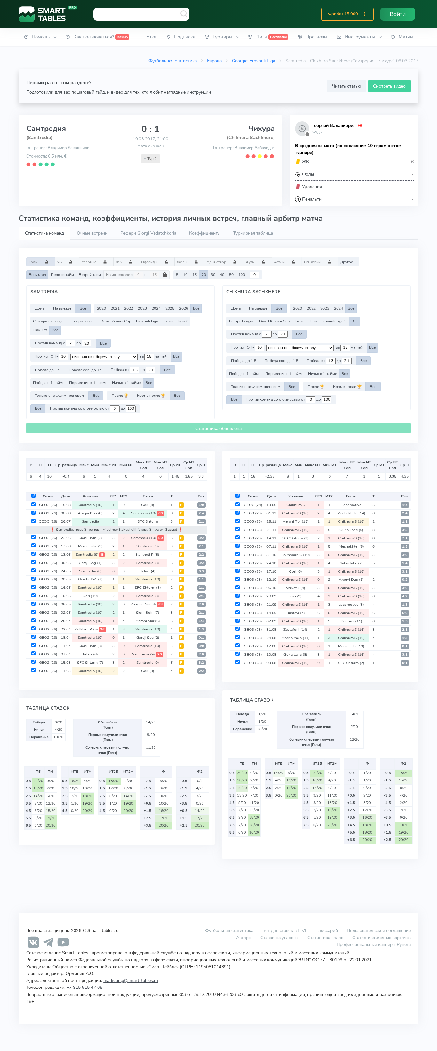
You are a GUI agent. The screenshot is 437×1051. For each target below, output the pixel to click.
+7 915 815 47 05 (84, 987)
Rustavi (295, 612)
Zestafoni (295, 629)
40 (222, 274)
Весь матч (37, 274)
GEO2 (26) (48, 504)
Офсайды (149, 261)
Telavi (147, 571)
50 (231, 274)
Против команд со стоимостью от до (88, 408)
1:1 (201, 579)
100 (241, 274)
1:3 (201, 629)
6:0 (405, 613)
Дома (39, 308)
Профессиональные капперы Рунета (374, 944)
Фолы (182, 261)
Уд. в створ (217, 261)
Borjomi (351, 621)
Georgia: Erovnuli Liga (253, 60)
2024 (156, 308)
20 (204, 274)
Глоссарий (327, 930)
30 (213, 274)
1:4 (201, 621)
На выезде (62, 308)
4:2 (405, 596)
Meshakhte (351, 546)
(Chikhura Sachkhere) (251, 137)
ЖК (119, 261)
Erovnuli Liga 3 (333, 321)
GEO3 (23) (253, 513)
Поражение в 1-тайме (88, 382)
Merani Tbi (295, 521)
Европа (214, 60)
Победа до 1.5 (47, 369)
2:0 (201, 604)
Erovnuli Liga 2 (175, 321)
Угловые (89, 261)
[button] (364, 14)
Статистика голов (325, 937)
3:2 (201, 538)
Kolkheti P (147, 554)
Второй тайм (90, 274)
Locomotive (351, 504)
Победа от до (128, 369)
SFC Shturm (148, 521)
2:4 (201, 513)
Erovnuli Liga (147, 321)
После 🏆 (120, 395)
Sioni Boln (90, 537)
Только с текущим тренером (59, 395)
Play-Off (40, 330)
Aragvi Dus (90, 513)
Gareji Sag (90, 562)
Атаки (280, 261)
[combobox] (141, 14)
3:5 (405, 530)
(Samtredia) (39, 137)
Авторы (243, 937)
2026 (183, 308)
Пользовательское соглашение (379, 930)
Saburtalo (351, 563)
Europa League (83, 321)
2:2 (201, 554)
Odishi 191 (90, 579)
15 (194, 274)
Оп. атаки (313, 261)
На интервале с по (128, 274)
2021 (115, 308)
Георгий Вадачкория (334, 125)
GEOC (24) (253, 504)
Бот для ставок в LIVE (285, 930)
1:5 (405, 546)
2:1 (201, 521)
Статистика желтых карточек (381, 937)
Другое (347, 261)
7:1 (405, 538)
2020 (101, 308)
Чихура (261, 128)
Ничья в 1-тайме (126, 382)
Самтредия (46, 128)
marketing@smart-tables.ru (130, 980)
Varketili (295, 587)
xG (60, 261)
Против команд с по (58, 343)
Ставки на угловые (279, 937)
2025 (169, 308)
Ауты (251, 261)
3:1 (405, 571)
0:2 (405, 579)
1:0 (201, 505)
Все (83, 308)
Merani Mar (90, 546)
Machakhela (351, 513)
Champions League (49, 321)
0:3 (201, 571)
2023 (142, 308)
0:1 (201, 637)
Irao (296, 596)
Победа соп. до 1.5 (85, 369)
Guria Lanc (351, 529)
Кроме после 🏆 (151, 395)
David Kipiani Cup (115, 321)
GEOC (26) (48, 521)
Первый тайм (62, 274)
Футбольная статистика (172, 60)
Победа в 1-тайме (48, 382)
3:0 (201, 646)
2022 (128, 308)
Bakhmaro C (295, 554)
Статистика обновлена (218, 428)
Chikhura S (295, 504)
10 (185, 274)
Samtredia (90, 504)
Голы (34, 261)
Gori (147, 504)
